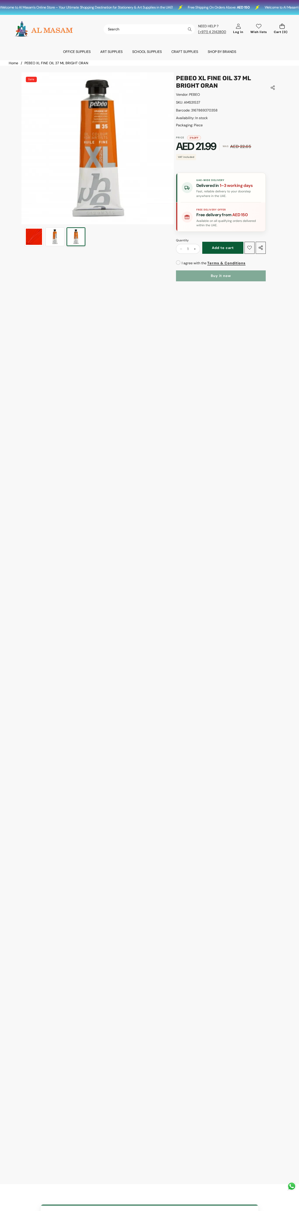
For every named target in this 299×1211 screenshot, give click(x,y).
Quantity (182, 240)
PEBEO (194, 94)
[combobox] (149, 29)
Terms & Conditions (226, 263)
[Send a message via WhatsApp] (292, 1186)
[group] (34, 236)
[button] (282, 29)
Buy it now (221, 275)
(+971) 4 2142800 (212, 32)
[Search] (190, 29)
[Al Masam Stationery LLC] (43, 29)
